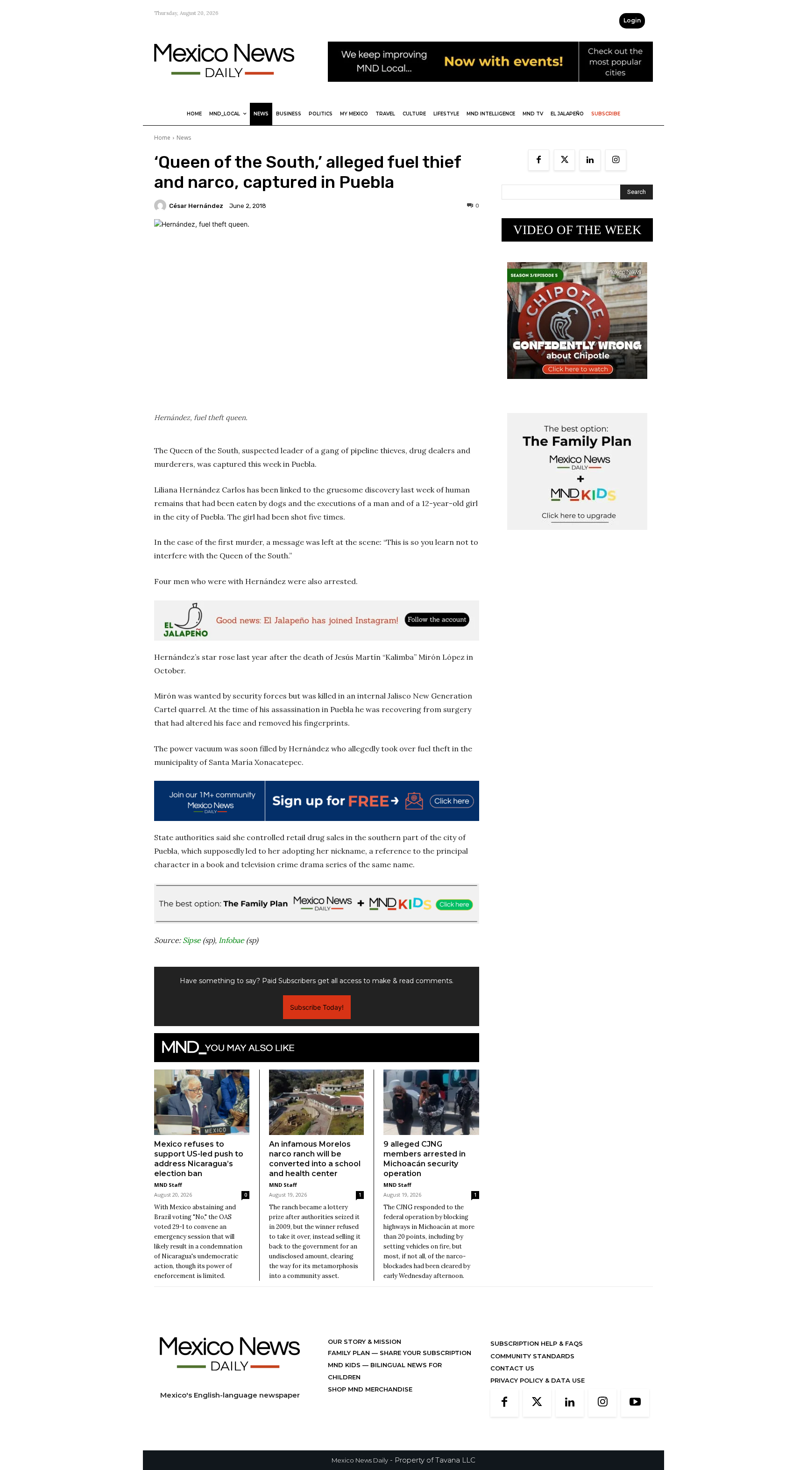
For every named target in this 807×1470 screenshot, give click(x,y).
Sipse (192, 940)
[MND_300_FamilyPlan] (577, 537)
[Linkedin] (590, 160)
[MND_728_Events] (490, 89)
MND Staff (168, 1184)
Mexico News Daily (360, 1460)
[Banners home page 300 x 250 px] (577, 386)
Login (632, 20)
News (184, 138)
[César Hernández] (161, 206)
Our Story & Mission (364, 1341)
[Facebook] (538, 160)
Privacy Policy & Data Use (537, 1380)
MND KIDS (345, 1365)
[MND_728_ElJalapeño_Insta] (316, 620)
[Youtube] (635, 1403)
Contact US (512, 1368)
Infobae (231, 940)
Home (162, 138)
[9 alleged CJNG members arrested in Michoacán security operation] (431, 1102)
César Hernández (196, 206)
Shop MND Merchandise (370, 1389)
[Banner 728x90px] (316, 904)
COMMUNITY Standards (532, 1356)
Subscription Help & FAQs (536, 1343)
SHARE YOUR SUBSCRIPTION (424, 1352)
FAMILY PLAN (350, 1352)
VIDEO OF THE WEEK (577, 230)
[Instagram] (615, 160)
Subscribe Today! (317, 1007)
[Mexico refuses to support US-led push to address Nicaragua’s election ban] (201, 1102)
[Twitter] (564, 160)
